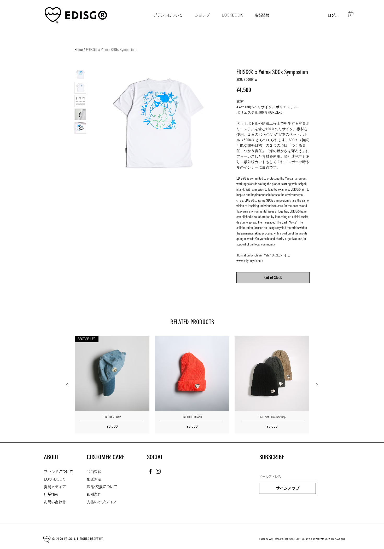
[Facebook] (150, 471)
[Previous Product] (67, 385)
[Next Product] (317, 385)
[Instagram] (158, 471)
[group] (192, 385)
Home (78, 49)
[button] (350, 14)
